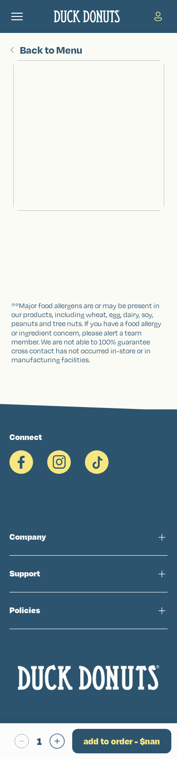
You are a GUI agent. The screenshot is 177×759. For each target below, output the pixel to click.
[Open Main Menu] (17, 16)
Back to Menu (51, 49)
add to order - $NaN (122, 741)
